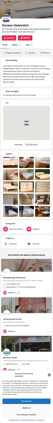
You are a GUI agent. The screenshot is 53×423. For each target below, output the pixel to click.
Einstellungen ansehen (26, 415)
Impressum (41, 420)
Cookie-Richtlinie (14, 420)
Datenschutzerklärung (28, 420)
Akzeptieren (26, 401)
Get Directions (31, 145)
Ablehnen (26, 408)
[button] (49, 375)
